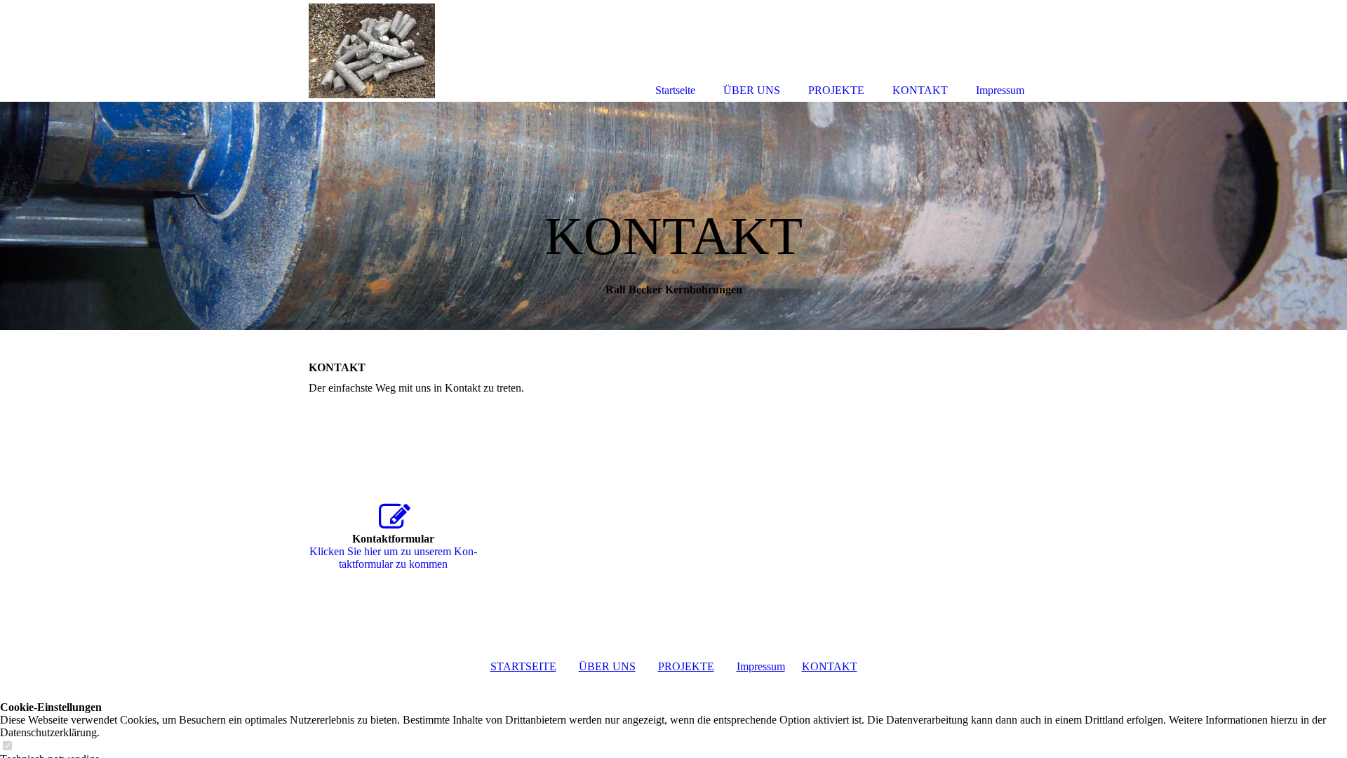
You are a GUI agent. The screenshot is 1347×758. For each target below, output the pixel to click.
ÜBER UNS (607, 666)
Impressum (761, 666)
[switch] (7, 746)
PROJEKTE (686, 666)
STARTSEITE (523, 666)
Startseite (675, 90)
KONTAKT (829, 666)
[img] (673, 216)
